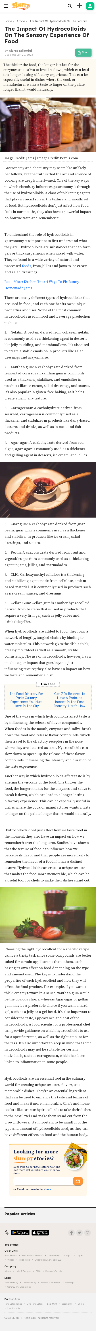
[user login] (90, 6)
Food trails (24, 1259)
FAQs (38, 1271)
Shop (66, 1255)
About (7, 1271)
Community (53, 1255)
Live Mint (51, 1303)
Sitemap (69, 1282)
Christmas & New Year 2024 (49, 1259)
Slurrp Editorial (20, 50)
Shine (81, 1303)
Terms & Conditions (51, 1282)
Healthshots (13, 1308)
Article (21, 21)
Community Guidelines (19, 1286)
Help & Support (23, 1271)
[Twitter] (79, 1232)
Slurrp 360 (79, 1255)
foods (26, 266)
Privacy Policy (11, 1282)
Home (8, 21)
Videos (10, 1259)
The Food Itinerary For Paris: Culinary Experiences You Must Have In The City (26, 700)
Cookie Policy (29, 1282)
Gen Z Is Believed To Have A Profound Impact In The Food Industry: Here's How (69, 700)
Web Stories (10, 1255)
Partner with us (53, 1271)
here (48, 1189)
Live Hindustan (35, 1303)
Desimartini (67, 1303)
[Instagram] (87, 1232)
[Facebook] (71, 1232)
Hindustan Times (13, 1303)
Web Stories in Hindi (32, 1255)
